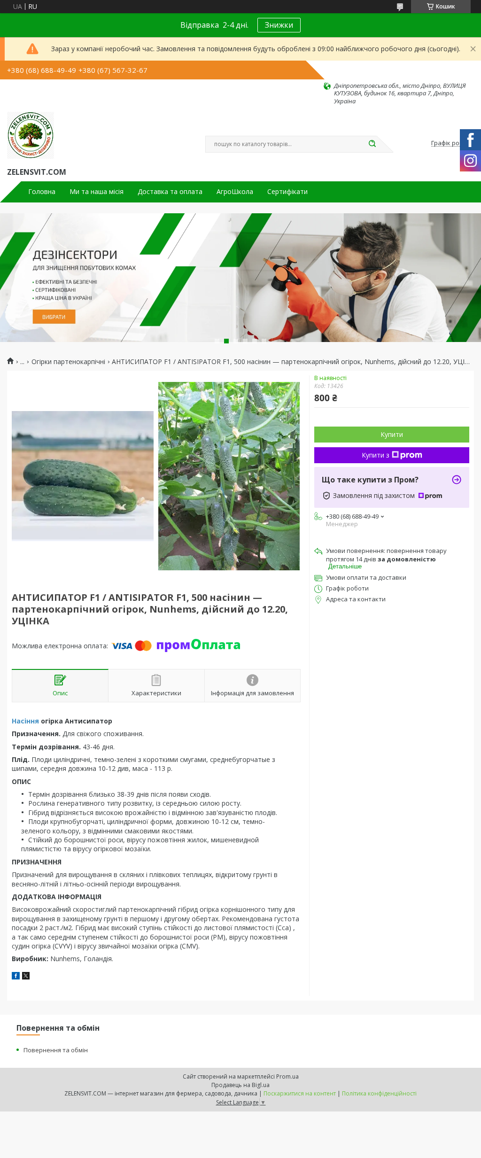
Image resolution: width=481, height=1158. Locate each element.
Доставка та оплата (170, 191)
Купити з (375, 455)
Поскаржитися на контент (300, 1093)
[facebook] (16, 976)
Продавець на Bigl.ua (240, 1085)
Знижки (279, 25)
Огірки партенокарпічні (68, 362)
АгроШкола (235, 191)
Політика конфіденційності (379, 1093)
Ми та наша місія (97, 191)
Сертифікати (287, 191)
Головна (41, 191)
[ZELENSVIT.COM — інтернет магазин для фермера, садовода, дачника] (30, 135)
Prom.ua (287, 1076)
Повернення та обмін (55, 1050)
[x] (26, 976)
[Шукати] (372, 144)
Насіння (25, 720)
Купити (391, 434)
